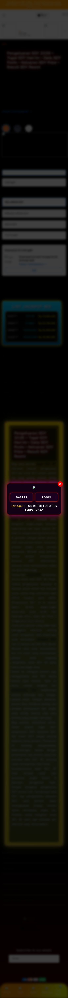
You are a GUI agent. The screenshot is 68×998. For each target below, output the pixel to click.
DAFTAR (21, 497)
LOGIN (46, 497)
